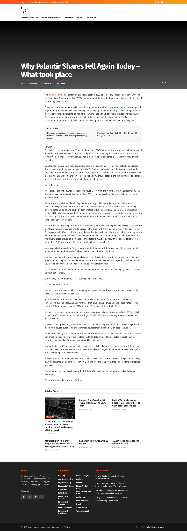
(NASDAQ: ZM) (62, 315)
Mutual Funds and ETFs (83, 493)
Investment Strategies (63, 512)
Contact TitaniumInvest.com (38, 2)
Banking (61, 476)
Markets (69, 18)
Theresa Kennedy (30, 83)
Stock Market (82, 507)
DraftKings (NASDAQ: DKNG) (91, 315)
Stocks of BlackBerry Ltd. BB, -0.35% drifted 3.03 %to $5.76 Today (92, 403)
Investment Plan (65, 507)
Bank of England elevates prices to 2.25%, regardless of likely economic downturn (126, 403)
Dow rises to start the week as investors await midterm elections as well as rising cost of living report (67, 136)
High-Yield (62, 489)
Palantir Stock (127, 98)
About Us (24, 2)
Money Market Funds (82, 487)
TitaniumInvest (82, 511)
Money (80, 18)
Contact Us (92, 18)
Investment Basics (29, 18)
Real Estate (81, 497)
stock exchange (56, 95)
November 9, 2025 (48, 83)
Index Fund (62, 493)
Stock (78, 504)
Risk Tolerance (82, 501)
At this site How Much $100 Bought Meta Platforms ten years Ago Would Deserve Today (59, 444)
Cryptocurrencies (65, 479)
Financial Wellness (66, 486)
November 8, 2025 (52, 433)
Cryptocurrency (64, 483)
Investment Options (51, 18)
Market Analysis (83, 476)
